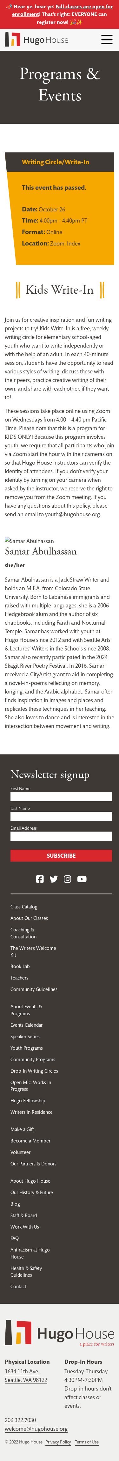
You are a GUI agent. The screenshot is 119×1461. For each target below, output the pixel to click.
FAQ (14, 1238)
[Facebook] (40, 879)
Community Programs (32, 1059)
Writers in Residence (31, 1112)
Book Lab (20, 966)
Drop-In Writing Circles (34, 1071)
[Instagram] (67, 879)
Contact (18, 1286)
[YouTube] (82, 879)
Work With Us (24, 1227)
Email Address (23, 828)
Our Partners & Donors (33, 1164)
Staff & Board (23, 1215)
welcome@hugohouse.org (36, 1428)
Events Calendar (26, 1025)
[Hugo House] (59, 1332)
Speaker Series (25, 1036)
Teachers (19, 978)
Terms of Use (87, 1442)
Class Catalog (23, 907)
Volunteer (20, 1152)
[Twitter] (54, 879)
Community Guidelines (33, 989)
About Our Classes (29, 918)
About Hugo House (30, 1181)
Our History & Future (31, 1192)
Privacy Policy (58, 1442)
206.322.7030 (20, 1420)
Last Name (20, 808)
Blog (15, 1204)
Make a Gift (22, 1129)
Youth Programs (26, 1048)
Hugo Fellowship (27, 1101)
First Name (20, 788)
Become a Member (30, 1141)
